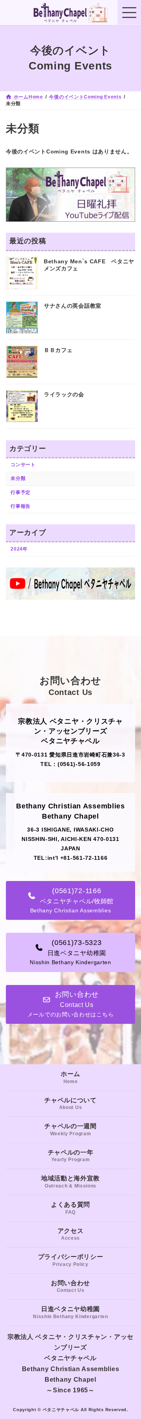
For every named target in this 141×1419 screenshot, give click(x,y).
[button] (70, 900)
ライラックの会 (64, 394)
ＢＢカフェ (58, 350)
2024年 (19, 549)
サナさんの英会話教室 (72, 306)
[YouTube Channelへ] (70, 598)
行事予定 (21, 492)
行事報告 (21, 506)
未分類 (18, 478)
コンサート (23, 464)
